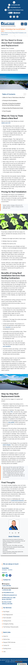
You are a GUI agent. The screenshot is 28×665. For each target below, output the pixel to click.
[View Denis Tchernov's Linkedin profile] (12, 533)
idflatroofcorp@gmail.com (10, 595)
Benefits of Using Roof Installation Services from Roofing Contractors (11, 104)
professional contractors (17, 500)
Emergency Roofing (8, 624)
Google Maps (5, 568)
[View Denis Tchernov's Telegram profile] (18, 533)
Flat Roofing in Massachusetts (10, 627)
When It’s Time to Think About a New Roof (14, 97)
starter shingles (7, 444)
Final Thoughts (7, 111)
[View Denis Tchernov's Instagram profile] (15, 533)
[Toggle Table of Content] (24, 94)
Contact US (6, 645)
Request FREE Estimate (9, 642)
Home (2, 29)
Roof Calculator (7, 617)
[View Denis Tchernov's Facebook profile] (9, 533)
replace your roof (5, 122)
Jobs (4, 651)
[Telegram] (6, 575)
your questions (7, 346)
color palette (11, 422)
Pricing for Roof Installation (10, 100)
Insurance (8, 327)
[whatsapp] (3, 575)
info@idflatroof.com (15, 7)
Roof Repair (6, 611)
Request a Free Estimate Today (15, 10)
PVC (12, 411)
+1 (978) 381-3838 (15, 5)
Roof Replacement (8, 614)
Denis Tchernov (14, 536)
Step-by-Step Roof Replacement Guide (13, 108)
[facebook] (10, 575)
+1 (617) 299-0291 (6, 585)
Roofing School (7, 620)
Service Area (6, 639)
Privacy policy (19, 661)
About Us (5, 636)
